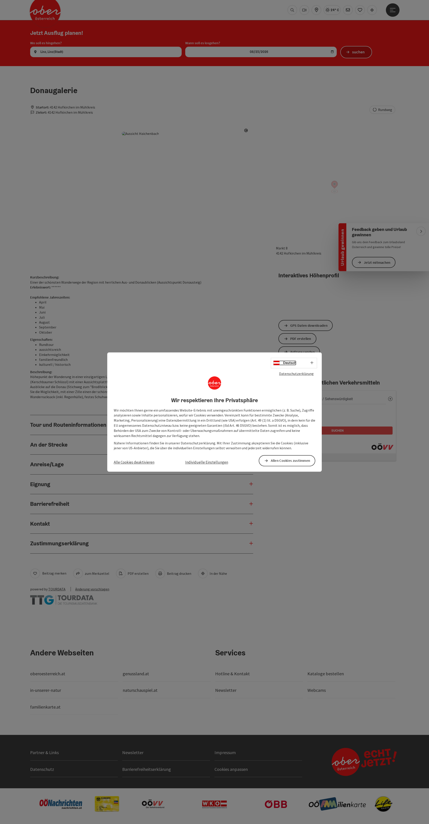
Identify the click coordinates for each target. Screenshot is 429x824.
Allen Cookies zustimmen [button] (290, 460)
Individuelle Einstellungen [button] (206, 462)
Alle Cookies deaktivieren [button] (134, 462)
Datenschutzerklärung (296, 373)
